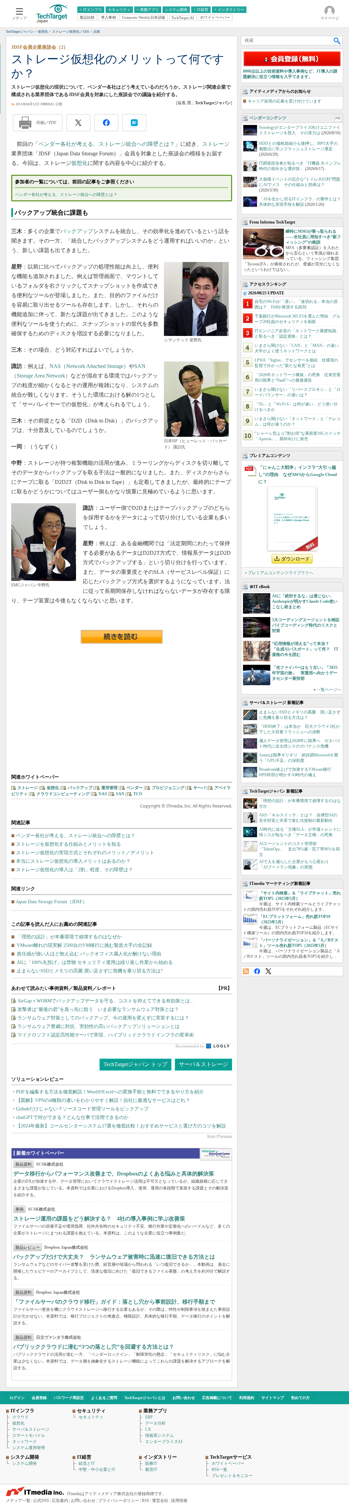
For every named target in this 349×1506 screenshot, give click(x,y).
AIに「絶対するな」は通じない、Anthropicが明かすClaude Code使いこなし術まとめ (304, 601)
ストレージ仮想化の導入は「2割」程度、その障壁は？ (74, 869)
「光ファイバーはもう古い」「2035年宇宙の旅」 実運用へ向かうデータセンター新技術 (304, 673)
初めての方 (300, 1398)
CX (148, 1429)
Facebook (257, 971)
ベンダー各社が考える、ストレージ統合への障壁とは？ (107, 144)
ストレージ (215, 144)
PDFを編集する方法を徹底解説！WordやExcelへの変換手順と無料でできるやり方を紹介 (110, 1091)
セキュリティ (91, 1417)
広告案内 (60, 1500)
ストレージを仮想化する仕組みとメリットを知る (68, 844)
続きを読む (122, 637)
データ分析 (155, 1423)
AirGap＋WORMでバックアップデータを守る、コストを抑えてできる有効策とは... (105, 1000)
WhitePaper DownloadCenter (216, 1154)
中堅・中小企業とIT (97, 1469)
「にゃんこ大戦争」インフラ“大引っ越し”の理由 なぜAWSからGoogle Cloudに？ (297, 474)
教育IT (151, 1469)
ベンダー (134, 787)
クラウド (20, 1417)
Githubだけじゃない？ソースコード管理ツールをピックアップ (82, 1108)
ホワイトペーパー (228, 1463)
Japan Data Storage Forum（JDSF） (51, 901)
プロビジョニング (168, 787)
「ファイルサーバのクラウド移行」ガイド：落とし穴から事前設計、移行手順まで (114, 1302)
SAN (120, 794)
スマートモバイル (28, 1435)
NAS (102, 794)
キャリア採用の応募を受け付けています (284, 101)
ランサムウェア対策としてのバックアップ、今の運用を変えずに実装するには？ (103, 1017)
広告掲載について (217, 1398)
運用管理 (109, 787)
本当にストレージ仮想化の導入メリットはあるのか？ (73, 861)
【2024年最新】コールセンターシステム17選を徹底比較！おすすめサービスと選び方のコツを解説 (121, 1125)
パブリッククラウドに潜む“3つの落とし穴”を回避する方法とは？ (93, 1347)
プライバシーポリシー (118, 1500)
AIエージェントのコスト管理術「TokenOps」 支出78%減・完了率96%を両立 (299, 849)
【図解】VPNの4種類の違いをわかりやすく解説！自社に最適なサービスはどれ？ (103, 1100)
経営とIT (87, 1463)
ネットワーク (24, 1441)
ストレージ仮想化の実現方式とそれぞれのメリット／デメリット (85, 852)
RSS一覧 (219, 1469)
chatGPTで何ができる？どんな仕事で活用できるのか (72, 1117)
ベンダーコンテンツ (267, 118)
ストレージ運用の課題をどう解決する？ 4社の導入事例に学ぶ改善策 (99, 1218)
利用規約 (246, 1398)
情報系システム (159, 1435)
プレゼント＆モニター (232, 1475)
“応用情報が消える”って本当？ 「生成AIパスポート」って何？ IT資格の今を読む (305, 649)
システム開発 (24, 1463)
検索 (337, 40)
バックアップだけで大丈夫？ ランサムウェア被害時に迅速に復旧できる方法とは (114, 1257)
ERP (149, 1417)
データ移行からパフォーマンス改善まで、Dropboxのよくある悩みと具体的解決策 (113, 1174)
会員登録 (39, 1398)
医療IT (151, 1463)
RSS (246, 971)
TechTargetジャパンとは (144, 1398)
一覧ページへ (329, 689)
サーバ (199, 787)
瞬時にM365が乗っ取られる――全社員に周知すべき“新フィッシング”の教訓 (313, 237)
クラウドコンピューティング (63, 794)
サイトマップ (272, 1398)
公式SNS (41, 1500)
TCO (137, 794)
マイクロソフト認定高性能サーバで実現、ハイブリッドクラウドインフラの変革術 (105, 1035)
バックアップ (76, 231)
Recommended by (190, 1046)
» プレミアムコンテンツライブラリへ (279, 572)
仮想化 (79, 163)
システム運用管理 (28, 1447)
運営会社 (160, 1500)
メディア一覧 (18, 1500)
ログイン (17, 1398)
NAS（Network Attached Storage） (89, 366)
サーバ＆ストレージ (203, 1064)
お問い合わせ (183, 1398)
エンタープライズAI (163, 1441)
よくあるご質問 (104, 1398)
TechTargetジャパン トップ (135, 1064)
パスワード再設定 (69, 1398)
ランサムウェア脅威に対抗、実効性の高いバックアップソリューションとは (98, 1026)
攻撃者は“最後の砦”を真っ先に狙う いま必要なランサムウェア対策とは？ (98, 1009)
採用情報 (179, 1500)
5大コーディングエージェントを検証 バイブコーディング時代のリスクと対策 (308, 625)
